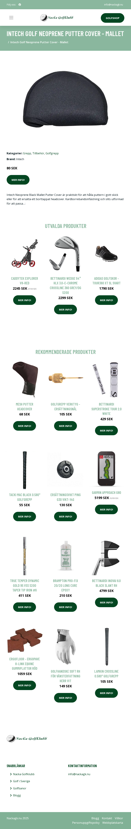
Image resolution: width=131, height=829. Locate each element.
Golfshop (112, 18)
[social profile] (19, 4)
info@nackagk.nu (113, 4)
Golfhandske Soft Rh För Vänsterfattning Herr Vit (65, 676)
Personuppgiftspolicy (86, 823)
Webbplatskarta (112, 823)
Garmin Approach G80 (106, 492)
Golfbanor (19, 788)
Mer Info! (18, 179)
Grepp (27, 153)
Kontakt (107, 818)
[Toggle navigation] (11, 17)
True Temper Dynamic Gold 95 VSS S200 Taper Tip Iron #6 (24, 585)
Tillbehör (38, 153)
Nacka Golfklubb (23, 774)
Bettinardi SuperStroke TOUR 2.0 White (106, 409)
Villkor (119, 818)
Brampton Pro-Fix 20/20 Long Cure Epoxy (65, 585)
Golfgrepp (52, 153)
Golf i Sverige (21, 781)
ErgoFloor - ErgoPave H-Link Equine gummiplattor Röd (24, 663)
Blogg (17, 795)
